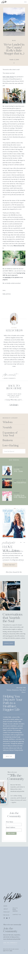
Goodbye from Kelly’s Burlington (20, 496)
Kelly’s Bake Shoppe (8, 77)
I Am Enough (13, 405)
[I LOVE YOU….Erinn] (7, 470)
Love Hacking (18, 467)
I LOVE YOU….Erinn (18, 470)
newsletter (8, 277)
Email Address (10, 827)
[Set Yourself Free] (7, 483)
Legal (4, 950)
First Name (9, 822)
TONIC (11, 950)
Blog (14, 40)
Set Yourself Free (20, 483)
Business (16, 492)
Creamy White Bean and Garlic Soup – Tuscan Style (14, 395)
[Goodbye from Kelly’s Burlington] (7, 496)
